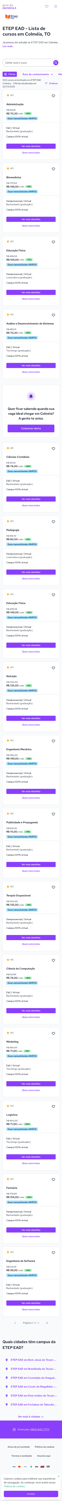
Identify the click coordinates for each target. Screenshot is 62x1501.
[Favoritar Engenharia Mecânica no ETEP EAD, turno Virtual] (53, 741)
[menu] (55, 6)
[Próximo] (46, 1322)
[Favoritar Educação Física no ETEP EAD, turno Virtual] (53, 242)
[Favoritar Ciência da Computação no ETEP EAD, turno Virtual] (53, 960)
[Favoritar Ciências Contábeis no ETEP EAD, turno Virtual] (53, 448)
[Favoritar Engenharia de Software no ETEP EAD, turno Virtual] (53, 1252)
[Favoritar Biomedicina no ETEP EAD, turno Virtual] (53, 169)
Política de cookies (44, 1446)
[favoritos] (47, 6)
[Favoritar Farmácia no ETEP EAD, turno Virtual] (53, 1179)
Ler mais (8, 46)
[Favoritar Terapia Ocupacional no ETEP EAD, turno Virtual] (53, 887)
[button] (31, 63)
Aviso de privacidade (19, 1446)
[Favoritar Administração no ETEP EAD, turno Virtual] (53, 96)
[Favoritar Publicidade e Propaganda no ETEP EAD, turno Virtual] (53, 814)
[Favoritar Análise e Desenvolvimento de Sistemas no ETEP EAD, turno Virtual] (53, 315)
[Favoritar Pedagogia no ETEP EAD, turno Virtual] (53, 522)
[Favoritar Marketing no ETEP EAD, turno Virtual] (53, 1033)
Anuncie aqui (44, 1455)
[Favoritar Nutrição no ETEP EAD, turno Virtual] (53, 668)
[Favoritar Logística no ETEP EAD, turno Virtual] (53, 1106)
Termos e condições (21, 1455)
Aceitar (31, 1494)
